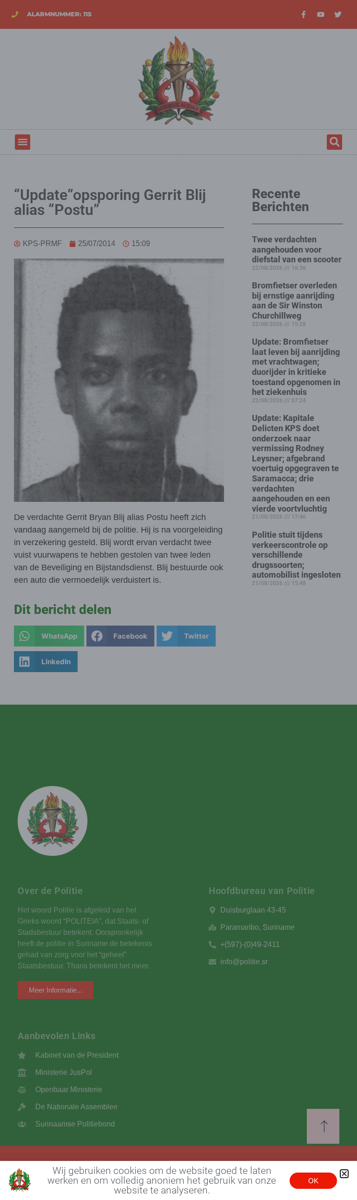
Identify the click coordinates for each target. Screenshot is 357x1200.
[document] (178, 600)
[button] (344, 1173)
